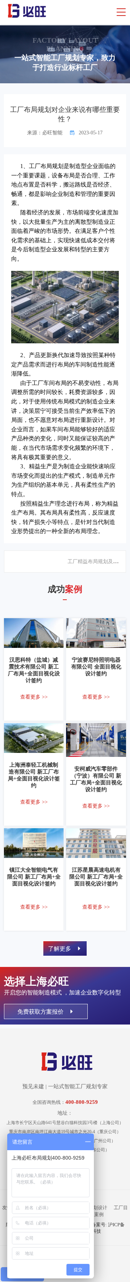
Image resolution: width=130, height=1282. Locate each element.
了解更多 (60, 949)
